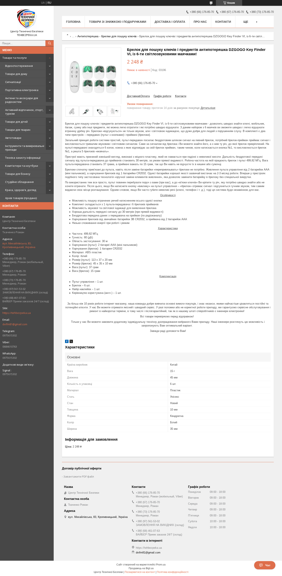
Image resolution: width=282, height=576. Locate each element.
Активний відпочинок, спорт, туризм (24, 111)
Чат (267, 565)
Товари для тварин (17, 130)
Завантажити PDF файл (78, 476)
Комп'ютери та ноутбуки (21, 166)
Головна (73, 21)
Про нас (200, 21)
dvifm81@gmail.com (14, 324)
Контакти (223, 21)
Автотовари (13, 138)
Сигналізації (13, 82)
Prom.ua (161, 564)
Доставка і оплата (170, 21)
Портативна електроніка (21, 90)
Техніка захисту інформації (22, 158)
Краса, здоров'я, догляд (20, 190)
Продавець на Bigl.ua (141, 568)
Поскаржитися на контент (140, 572)
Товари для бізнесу (17, 174)
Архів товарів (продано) (21, 198)
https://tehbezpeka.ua (16, 313)
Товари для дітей (16, 122)
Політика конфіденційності (172, 572)
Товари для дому (16, 74)
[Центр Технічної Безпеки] (27, 19)
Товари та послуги (14, 58)
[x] (71, 342)
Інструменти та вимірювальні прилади (24, 147)
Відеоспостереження (19, 66)
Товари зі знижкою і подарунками (117, 21)
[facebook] (67, 342)
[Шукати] (49, 43)
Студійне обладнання (19, 182)
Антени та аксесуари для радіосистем (21, 100)
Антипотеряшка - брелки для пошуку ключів (106, 36)
